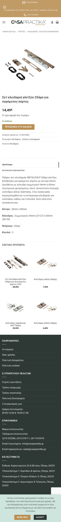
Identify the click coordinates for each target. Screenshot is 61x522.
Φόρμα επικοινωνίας (12, 429)
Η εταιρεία (7, 349)
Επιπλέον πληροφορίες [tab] (13, 170)
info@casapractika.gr (33, 443)
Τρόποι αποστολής (11, 393)
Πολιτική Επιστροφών (13, 398)
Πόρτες (21, 32)
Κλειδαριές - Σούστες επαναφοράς (43, 32)
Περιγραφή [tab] (7, 165)
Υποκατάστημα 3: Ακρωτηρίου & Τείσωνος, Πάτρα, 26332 (28, 483)
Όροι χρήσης (8, 354)
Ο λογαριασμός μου (12, 404)
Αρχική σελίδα (8, 32)
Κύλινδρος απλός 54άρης (45, 323)
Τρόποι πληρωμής (11, 387)
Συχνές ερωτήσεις (12, 382)
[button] (4, 22)
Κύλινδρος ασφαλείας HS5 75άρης (16, 324)
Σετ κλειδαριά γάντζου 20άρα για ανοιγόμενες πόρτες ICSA (15, 281)
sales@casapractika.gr (34, 449)
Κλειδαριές (14, 144)
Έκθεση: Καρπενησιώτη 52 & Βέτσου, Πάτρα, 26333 (28, 465)
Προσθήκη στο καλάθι (18, 127)
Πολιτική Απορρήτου (13, 360)
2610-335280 (8, 438)
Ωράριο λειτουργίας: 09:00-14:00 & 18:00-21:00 (15, 411)
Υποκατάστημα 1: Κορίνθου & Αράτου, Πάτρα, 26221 (28, 471)
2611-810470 (37, 438)
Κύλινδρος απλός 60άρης (45, 279)
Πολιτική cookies (11, 365)
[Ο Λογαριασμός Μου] (52, 22)
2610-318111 (23, 438)
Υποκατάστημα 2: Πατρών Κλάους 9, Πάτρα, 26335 (28, 476)
